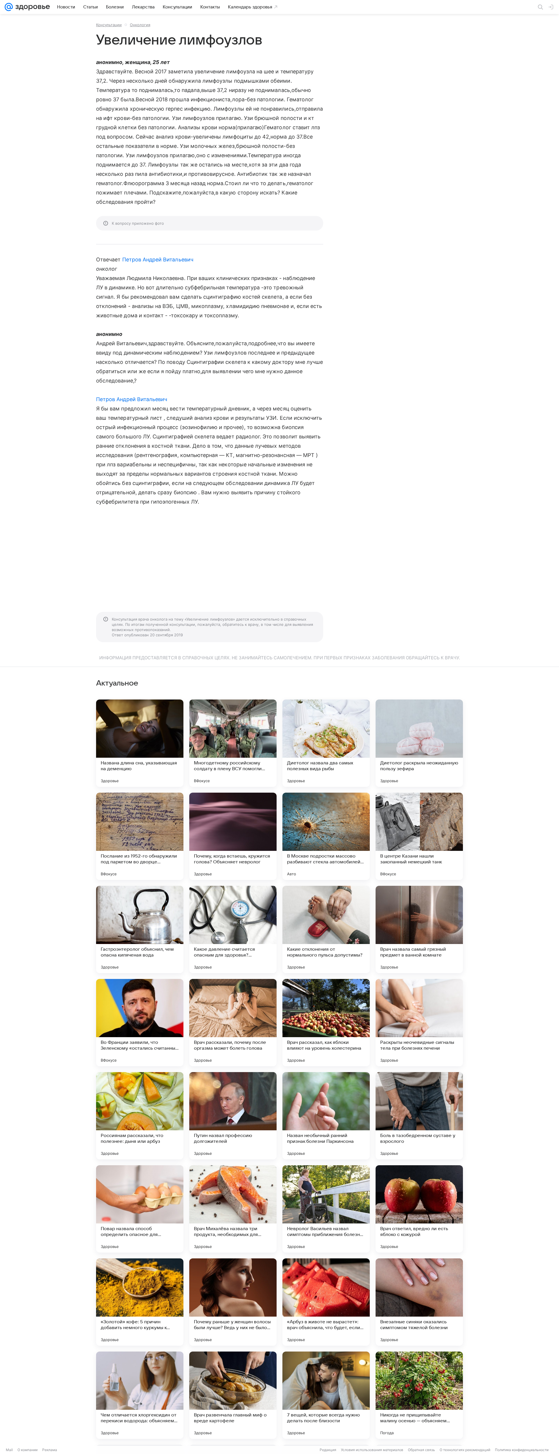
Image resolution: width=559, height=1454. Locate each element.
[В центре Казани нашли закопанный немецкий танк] (419, 836)
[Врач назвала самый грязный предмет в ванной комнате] (419, 929)
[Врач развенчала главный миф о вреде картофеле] (233, 1395)
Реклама (49, 1450)
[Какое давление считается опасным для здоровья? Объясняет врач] (233, 929)
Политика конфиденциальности (522, 1450)
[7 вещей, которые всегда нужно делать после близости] (326, 1395)
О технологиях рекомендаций (465, 1450)
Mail (9, 1450)
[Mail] (9, 7)
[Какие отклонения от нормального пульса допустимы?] (326, 929)
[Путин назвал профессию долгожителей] (233, 1115)
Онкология (140, 24)
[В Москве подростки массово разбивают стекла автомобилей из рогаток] (326, 836)
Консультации (109, 24)
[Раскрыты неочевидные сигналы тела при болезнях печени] (419, 1022)
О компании (27, 1450)
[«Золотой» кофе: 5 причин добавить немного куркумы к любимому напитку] (139, 1302)
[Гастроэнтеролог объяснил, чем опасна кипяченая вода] (139, 929)
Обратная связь (421, 1450)
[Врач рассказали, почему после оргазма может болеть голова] (233, 1022)
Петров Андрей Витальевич (157, 259)
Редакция (328, 1450)
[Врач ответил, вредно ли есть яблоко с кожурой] (419, 1209)
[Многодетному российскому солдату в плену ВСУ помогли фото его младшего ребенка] (233, 743)
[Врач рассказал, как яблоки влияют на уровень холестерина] (326, 1022)
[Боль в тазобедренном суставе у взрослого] (419, 1115)
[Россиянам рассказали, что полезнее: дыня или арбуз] (139, 1115)
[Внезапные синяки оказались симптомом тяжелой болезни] (419, 1302)
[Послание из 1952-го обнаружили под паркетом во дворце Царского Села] (139, 836)
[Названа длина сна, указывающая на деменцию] (139, 743)
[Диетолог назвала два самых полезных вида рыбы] (326, 743)
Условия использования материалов (372, 1450)
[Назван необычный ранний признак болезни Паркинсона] (326, 1115)
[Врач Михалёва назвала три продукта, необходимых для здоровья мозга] (233, 1209)
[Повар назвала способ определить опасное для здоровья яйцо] (139, 1209)
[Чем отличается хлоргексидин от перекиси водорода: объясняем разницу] (139, 1395)
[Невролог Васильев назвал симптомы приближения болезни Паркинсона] (326, 1209)
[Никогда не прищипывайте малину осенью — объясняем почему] (419, 1395)
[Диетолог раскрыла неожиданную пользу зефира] (419, 743)
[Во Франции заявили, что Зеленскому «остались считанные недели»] (139, 1022)
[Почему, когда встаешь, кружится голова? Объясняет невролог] (233, 836)
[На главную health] (31, 7)
